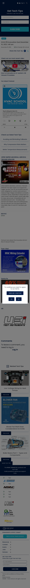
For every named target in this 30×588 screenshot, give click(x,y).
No (19, 299)
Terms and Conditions (15, 293)
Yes (11, 299)
